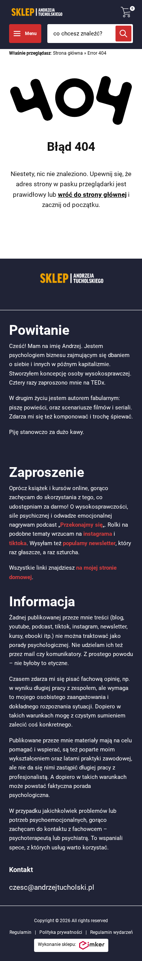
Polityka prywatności (60, 932)
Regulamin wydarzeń (111, 932)
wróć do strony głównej (92, 194)
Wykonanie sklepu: (57, 944)
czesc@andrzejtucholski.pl (51, 887)
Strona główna (68, 53)
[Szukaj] (123, 33)
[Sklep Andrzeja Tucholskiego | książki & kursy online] (36, 12)
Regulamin (20, 932)
